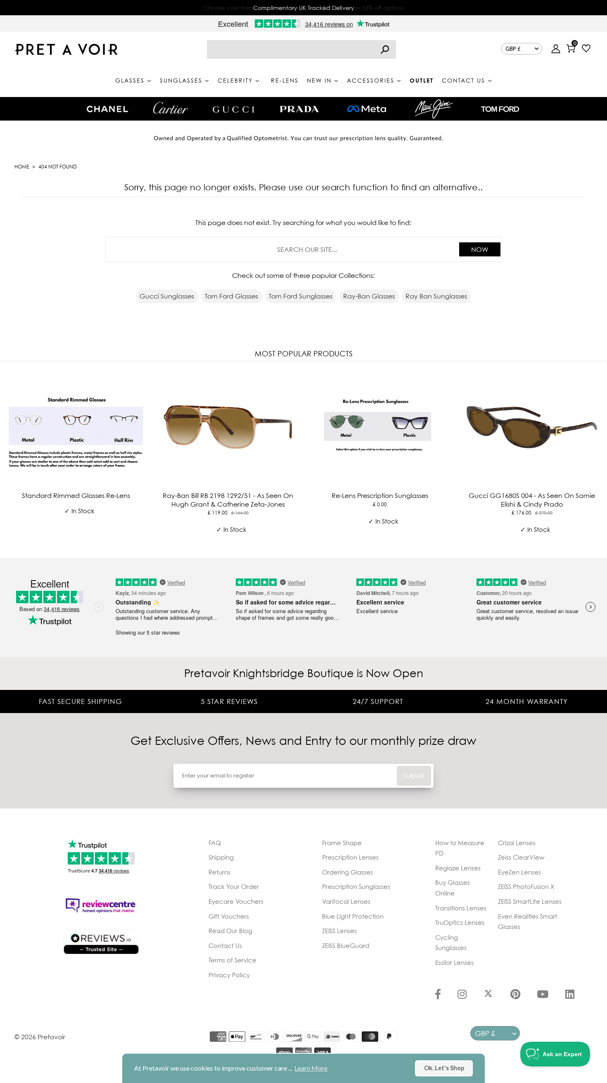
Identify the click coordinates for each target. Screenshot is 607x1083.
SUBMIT (414, 776)
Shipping (221, 857)
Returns (219, 872)
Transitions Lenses (460, 908)
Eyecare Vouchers (236, 901)
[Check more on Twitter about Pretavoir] (488, 995)
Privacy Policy (229, 975)
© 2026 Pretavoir (39, 1037)
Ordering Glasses (347, 872)
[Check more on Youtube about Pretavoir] (542, 995)
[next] (598, 458)
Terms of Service (232, 960)
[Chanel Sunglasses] (107, 109)
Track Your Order (234, 886)
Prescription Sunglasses (356, 886)
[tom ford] (500, 109)
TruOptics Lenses (459, 922)
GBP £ (513, 48)
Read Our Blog (230, 930)
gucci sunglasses (167, 296)
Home (21, 167)
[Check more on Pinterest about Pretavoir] (515, 995)
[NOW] (385, 49)
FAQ (215, 842)
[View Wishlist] (586, 49)
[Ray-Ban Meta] (367, 109)
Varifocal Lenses (346, 901)
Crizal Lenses (517, 842)
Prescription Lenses (350, 857)
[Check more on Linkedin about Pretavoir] (569, 995)
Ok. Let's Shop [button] (444, 1067)
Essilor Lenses (454, 962)
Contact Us (225, 945)
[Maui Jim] (434, 108)
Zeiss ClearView (521, 857)
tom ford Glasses (231, 296)
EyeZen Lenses (519, 872)
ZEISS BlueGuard (345, 945)
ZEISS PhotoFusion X (526, 886)
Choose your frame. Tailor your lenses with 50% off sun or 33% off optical (303, 7)
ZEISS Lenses (339, 930)
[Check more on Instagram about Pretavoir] (462, 995)
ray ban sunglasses (436, 296)
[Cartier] (170, 108)
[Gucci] (233, 109)
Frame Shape (342, 842)
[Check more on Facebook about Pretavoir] (438, 995)
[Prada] (299, 109)
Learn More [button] (310, 1068)
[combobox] (301, 49)
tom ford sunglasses (300, 296)
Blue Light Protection (353, 916)
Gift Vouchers (229, 916)
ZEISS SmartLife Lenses (530, 901)
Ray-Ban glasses (369, 296)
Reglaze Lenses (458, 868)
